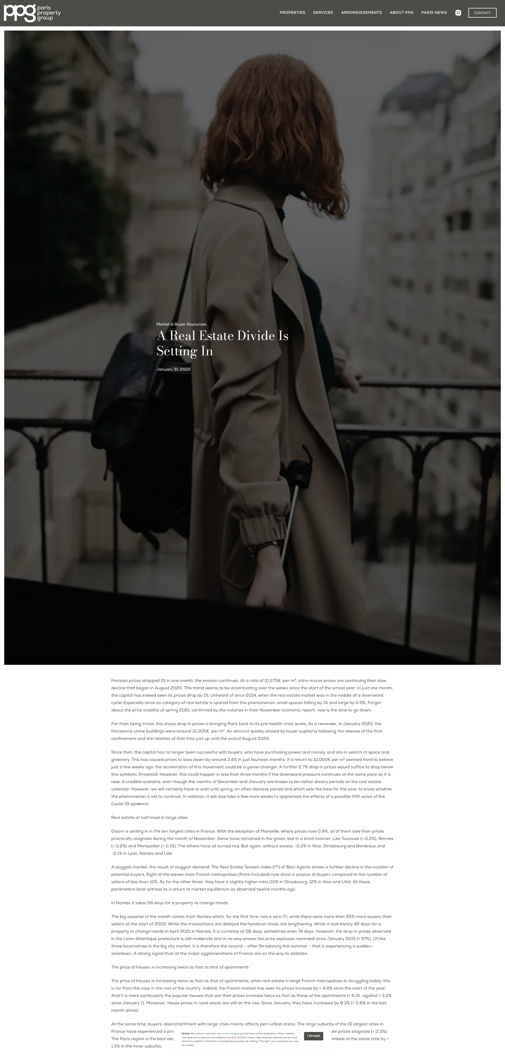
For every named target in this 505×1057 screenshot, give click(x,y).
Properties (292, 13)
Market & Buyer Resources (181, 325)
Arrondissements (361, 13)
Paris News (434, 13)
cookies (226, 1034)
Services (323, 13)
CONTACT (482, 13)
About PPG (401, 13)
